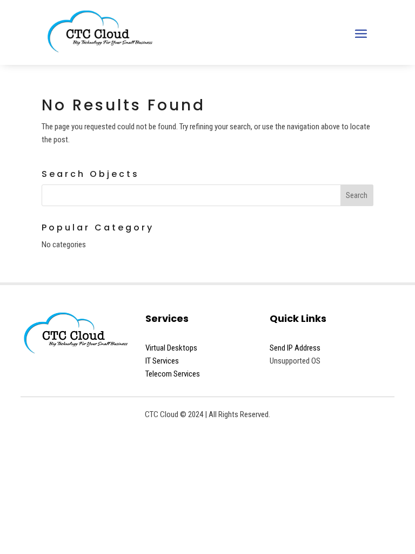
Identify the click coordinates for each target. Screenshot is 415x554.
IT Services (162, 361)
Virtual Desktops (171, 348)
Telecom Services (172, 374)
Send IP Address (295, 348)
